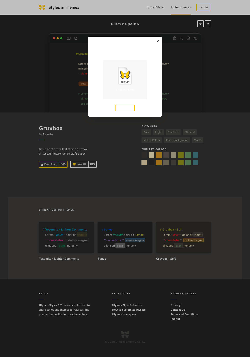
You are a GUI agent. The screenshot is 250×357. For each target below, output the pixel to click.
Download (126, 108)
